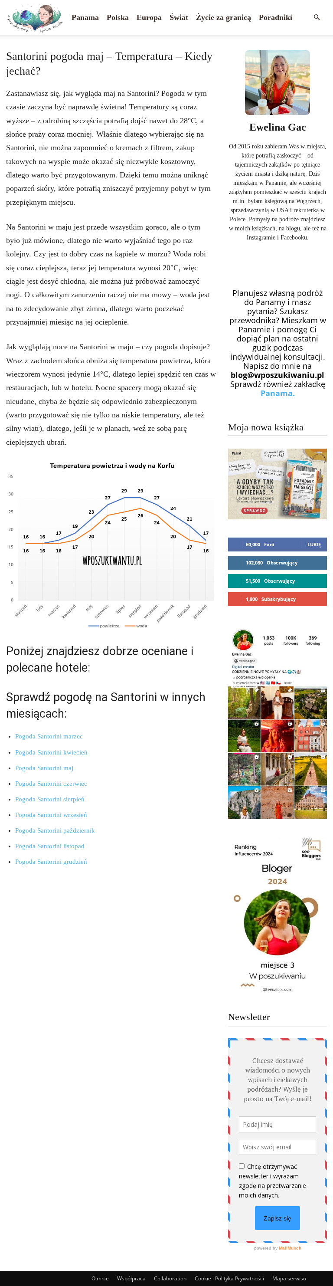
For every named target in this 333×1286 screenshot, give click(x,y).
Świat (179, 17)
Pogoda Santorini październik (55, 830)
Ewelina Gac (277, 127)
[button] (316, 17)
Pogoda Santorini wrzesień (51, 814)
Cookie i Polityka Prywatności (229, 1278)
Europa (149, 17)
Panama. (278, 393)
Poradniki (275, 17)
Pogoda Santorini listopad (50, 846)
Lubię (314, 544)
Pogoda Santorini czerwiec (51, 783)
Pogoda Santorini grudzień (51, 861)
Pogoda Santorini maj (44, 767)
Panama (85, 17)
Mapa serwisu (289, 1278)
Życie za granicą (223, 17)
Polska (118, 17)
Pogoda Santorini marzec (49, 736)
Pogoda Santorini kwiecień (51, 752)
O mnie (100, 1278)
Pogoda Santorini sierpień (50, 799)
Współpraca (131, 1278)
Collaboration (170, 1278)
